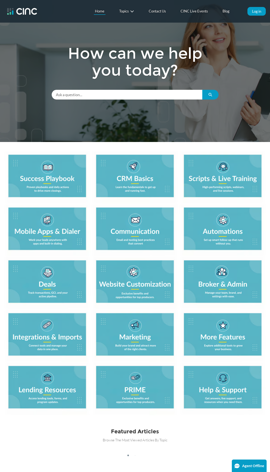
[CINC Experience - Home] (22, 11)
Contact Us (157, 11)
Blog (226, 11)
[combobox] (127, 95)
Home (99, 11)
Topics (124, 11)
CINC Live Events (194, 11)
